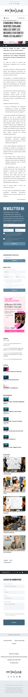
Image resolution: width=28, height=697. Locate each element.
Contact (14, 643)
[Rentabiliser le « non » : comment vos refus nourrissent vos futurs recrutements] (6, 445)
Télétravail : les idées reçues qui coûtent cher (13, 431)
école (11, 560)
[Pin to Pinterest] (17, 572)
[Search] (21, 18)
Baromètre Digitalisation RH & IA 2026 (11, 379)
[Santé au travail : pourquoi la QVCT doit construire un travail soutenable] (14, 464)
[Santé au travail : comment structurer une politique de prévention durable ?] (14, 542)
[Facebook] (9, 3)
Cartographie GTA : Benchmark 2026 (10, 388)
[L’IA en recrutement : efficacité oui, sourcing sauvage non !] (6, 419)
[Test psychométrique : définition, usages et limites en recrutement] (14, 503)
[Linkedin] (16, 676)
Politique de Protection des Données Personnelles (14, 656)
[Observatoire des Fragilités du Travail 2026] (6, 369)
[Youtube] (18, 3)
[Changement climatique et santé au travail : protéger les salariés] (6, 409)
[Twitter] (11, 3)
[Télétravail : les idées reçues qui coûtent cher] (6, 428)
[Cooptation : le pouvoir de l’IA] (6, 437)
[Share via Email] (6, 45)
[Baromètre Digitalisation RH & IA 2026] (6, 377)
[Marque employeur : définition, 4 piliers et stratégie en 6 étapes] (14, 484)
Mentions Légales (14, 653)
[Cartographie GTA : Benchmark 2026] (6, 385)
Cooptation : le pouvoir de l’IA (9, 439)
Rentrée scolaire (7, 562)
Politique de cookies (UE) (14, 659)
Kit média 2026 (14, 662)
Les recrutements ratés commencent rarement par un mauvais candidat (12, 354)
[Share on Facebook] (27, 44)
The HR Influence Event (16, 359)
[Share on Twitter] (15, 572)
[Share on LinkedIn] (3, 45)
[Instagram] (13, 3)
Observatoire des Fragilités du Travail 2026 (12, 371)
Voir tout (5, 340)
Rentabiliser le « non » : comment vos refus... (12, 447)
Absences (6, 560)
